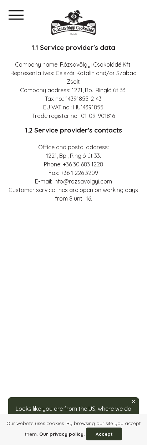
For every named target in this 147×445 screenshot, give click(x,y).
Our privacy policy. (62, 434)
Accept (104, 434)
